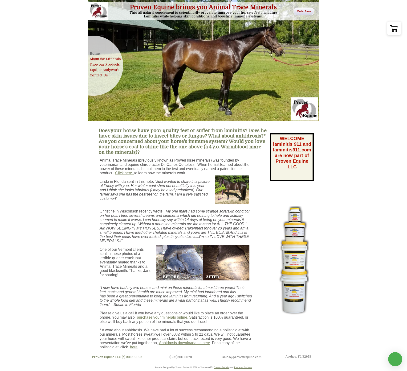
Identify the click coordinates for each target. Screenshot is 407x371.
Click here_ (124, 173)
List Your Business (243, 367)
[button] (394, 28)
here (134, 347)
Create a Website (221, 367)
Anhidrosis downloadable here (184, 343)
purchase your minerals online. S (164, 317)
